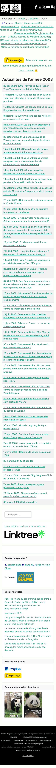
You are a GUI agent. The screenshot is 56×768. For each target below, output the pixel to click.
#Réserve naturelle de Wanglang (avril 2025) (29, 37)
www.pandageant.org (46, 740)
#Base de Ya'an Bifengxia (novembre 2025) (21, 30)
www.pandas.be (31, 740)
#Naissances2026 (33, 23)
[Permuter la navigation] (27, 8)
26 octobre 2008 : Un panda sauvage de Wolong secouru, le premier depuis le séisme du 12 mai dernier (26, 140)
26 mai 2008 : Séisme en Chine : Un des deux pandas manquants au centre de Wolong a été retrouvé (27, 368)
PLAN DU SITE (28, 755)
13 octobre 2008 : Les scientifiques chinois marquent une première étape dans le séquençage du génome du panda (25, 161)
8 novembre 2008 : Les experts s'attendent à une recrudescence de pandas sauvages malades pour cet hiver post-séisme (26, 128)
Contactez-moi (41, 737)
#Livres (18, 23)
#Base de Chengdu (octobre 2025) (37, 26)
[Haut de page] (51, 763)
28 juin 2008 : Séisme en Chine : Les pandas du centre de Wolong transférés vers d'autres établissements (27, 296)
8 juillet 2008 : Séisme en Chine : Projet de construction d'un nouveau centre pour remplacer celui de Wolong (25, 272)
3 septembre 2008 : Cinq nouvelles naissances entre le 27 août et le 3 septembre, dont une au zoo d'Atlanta (27, 191)
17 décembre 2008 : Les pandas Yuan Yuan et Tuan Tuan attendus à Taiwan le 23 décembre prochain (27, 98)
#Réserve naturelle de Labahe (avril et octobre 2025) (25, 40)
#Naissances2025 (10, 26)
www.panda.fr (5, 740)
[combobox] (18, 514)
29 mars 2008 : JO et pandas (18, 460)
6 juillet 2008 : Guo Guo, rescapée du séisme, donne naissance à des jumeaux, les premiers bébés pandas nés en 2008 (27, 284)
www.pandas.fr (18, 740)
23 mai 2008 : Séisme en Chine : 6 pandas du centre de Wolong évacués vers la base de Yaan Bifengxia (26, 389)
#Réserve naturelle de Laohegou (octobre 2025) (24, 43)
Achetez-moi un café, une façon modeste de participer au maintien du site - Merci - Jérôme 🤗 (28, 65)
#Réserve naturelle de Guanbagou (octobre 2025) (25, 47)
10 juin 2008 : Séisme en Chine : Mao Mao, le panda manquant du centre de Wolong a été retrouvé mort (26, 335)
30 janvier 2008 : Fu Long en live (20, 502)
